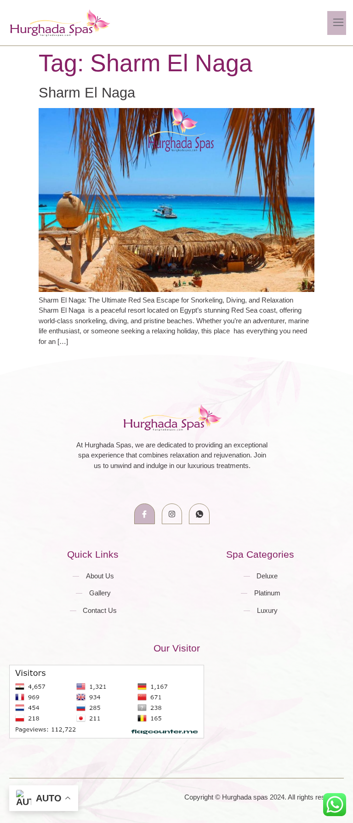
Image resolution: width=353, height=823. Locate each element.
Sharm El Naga (87, 93)
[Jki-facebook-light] (144, 513)
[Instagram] (172, 513)
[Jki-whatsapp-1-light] (199, 513)
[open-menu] (336, 23)
